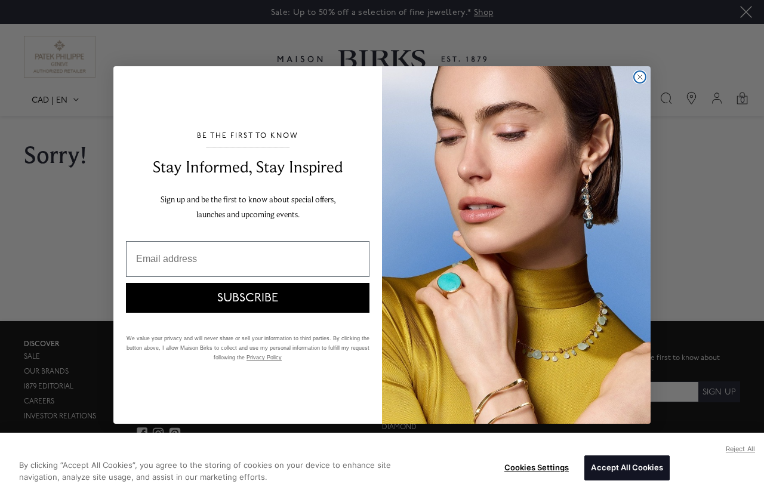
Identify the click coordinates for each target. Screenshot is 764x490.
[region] (382, 461)
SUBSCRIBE (247, 298)
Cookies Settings (536, 467)
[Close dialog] (640, 77)
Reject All (740, 449)
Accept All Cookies (627, 467)
